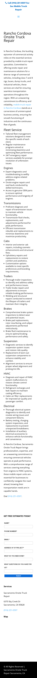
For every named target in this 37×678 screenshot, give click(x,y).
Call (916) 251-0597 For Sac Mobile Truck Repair (18, 6)
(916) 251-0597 (14, 496)
